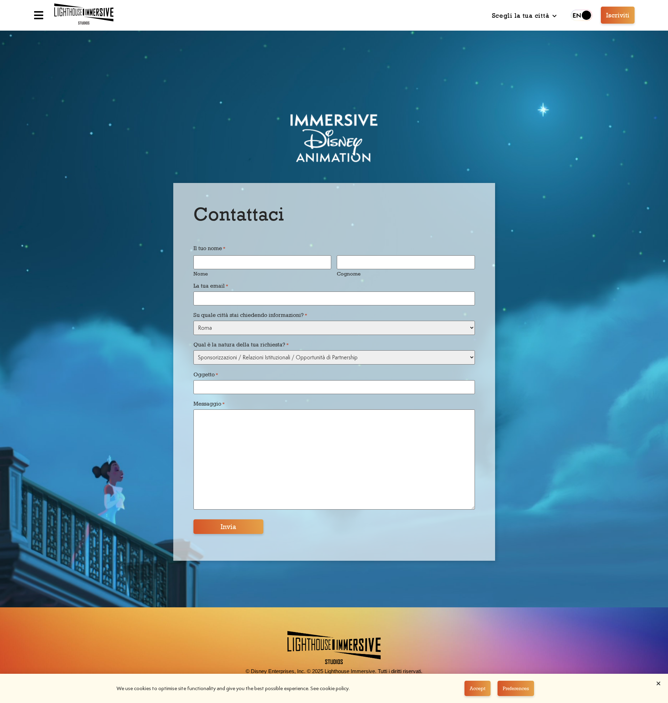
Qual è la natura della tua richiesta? (241, 344)
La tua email (210, 286)
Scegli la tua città (520, 15)
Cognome (349, 273)
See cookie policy (329, 688)
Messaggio (209, 404)
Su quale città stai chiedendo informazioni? (250, 315)
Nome (200, 273)
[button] (658, 683)
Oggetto (205, 374)
